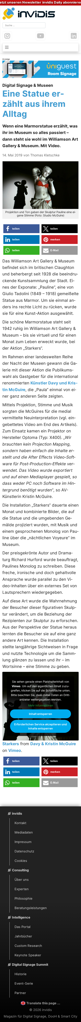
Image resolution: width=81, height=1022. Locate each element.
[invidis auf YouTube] (40, 36)
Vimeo (14, 750)
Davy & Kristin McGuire (53, 743)
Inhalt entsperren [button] (40, 713)
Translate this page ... (43, 1003)
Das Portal (22, 927)
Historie (21, 974)
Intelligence (21, 917)
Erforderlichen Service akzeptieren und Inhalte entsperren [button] (40, 726)
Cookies (21, 861)
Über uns (22, 880)
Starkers (10, 743)
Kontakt (20, 823)
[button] (21, 228)
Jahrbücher (23, 936)
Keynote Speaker (28, 955)
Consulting (20, 870)
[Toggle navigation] (40, 47)
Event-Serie (24, 983)
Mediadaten (24, 832)
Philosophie (23, 898)
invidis (17, 813)
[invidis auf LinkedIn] (73, 36)
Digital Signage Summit (30, 965)
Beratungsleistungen (31, 908)
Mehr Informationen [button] (40, 705)
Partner (20, 993)
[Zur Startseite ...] (30, 14)
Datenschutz (24, 851)
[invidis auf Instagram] (7, 36)
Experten (22, 889)
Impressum (23, 842)
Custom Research (28, 946)
